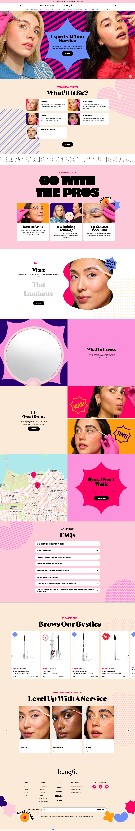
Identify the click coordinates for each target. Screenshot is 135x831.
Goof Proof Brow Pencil (79, 671)
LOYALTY (59, 787)
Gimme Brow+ (47, 671)
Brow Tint (88, 747)
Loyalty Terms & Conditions (79, 829)
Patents (104, 829)
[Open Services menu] (73, 9)
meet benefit (43, 786)
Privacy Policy (58, 829)
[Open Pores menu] (50, 9)
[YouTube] (107, 787)
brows (26, 786)
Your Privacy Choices (47, 829)
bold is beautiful (43, 801)
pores (26, 792)
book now (34, 736)
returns (42, 795)
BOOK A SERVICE (101, 498)
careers (42, 789)
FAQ (59, 782)
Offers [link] (98, 9)
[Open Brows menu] (44, 9)
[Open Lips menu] (66, 9)
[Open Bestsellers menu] (38, 9)
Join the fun (100, 810)
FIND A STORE (59, 796)
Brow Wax (24, 747)
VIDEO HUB (59, 791)
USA (60, 800)
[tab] (38, 273)
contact (42, 792)
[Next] (128, 656)
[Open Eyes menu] (61, 9)
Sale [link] (86, 9)
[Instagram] (100, 787)
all (26, 795)
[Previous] (11, 656)
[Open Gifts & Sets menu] (83, 9)
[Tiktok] (94, 787)
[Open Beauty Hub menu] (111, 9)
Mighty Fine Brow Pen (108, 671)
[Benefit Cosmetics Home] (67, 5)
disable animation (75, 792)
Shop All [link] (92, 9)
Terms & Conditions (67, 829)
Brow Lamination (58, 747)
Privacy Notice (92, 814)
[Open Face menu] (55, 9)
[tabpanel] (88, 284)
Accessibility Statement (75, 786)
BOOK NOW (34, 428)
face (26, 789)
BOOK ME (67, 53)
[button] (115, 5)
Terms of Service (62, 814)
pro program (43, 798)
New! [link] (26, 9)
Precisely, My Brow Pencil (21, 671)
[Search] (113, 5)
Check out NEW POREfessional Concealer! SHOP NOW (67, 1)
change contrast (75, 789)
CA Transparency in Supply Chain (93, 829)
